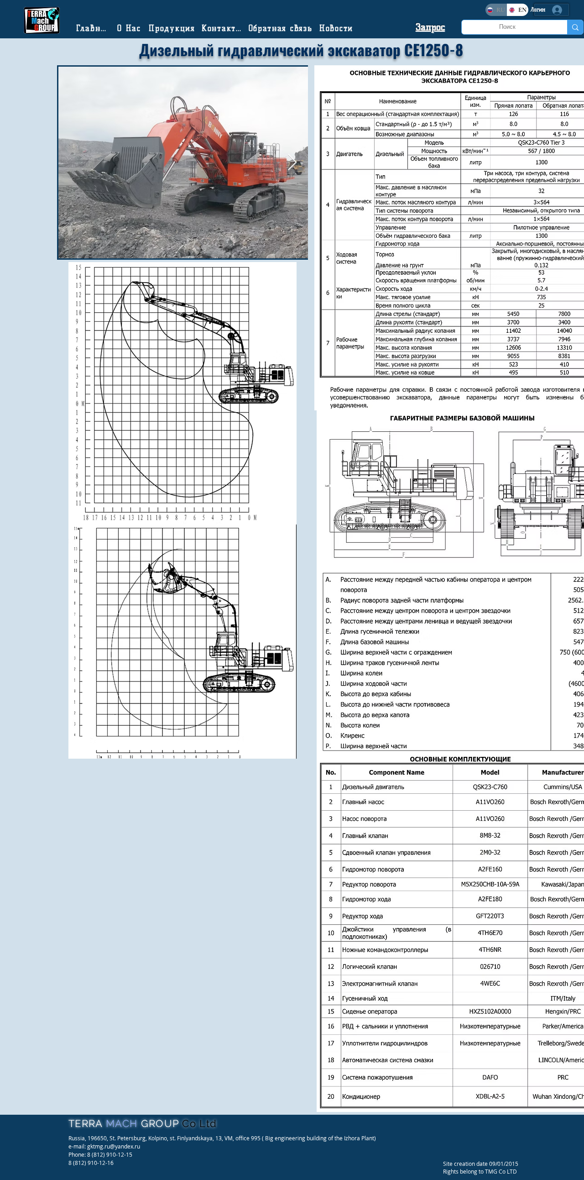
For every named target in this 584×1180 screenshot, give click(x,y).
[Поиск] (575, 27)
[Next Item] (292, 163)
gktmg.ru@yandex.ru (113, 1146)
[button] (430, 26)
